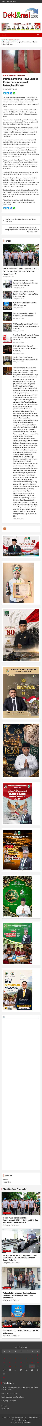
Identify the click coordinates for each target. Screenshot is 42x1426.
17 (4, 1366)
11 (10, 1362)
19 (15, 1366)
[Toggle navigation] (4, 35)
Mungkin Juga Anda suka (15, 1189)
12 (15, 1362)
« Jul (3, 1377)
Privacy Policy (33, 1417)
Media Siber (7, 1182)
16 (38, 1362)
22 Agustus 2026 (8, 1225)
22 (32, 1366)
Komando (21, 75)
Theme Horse (23, 1420)
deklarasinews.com (20, 1417)
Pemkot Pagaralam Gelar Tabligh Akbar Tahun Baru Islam (20, 220)
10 (4, 1362)
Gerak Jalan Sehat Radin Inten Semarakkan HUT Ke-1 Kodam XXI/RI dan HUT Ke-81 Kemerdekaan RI (21, 271)
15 (32, 1362)
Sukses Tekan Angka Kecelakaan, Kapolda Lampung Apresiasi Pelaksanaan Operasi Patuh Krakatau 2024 (21, 230)
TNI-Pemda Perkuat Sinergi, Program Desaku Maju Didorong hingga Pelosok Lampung (26, 326)
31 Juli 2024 (7, 89)
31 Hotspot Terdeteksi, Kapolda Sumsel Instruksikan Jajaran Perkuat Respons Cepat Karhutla (25, 283)
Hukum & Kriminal (10, 75)
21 (26, 1366)
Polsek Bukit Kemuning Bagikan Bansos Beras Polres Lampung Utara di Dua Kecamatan (25, 294)
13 (21, 1362)
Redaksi (5, 1179)
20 (21, 1366)
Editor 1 (14, 89)
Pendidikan (7, 1326)
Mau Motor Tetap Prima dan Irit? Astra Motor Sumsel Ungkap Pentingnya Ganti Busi (26, 337)
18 (10, 1366)
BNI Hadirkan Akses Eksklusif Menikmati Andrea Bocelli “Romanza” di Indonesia (25, 348)
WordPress (27, 1423)
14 (26, 1362)
